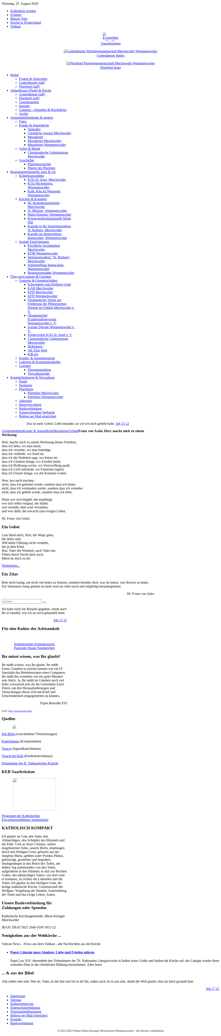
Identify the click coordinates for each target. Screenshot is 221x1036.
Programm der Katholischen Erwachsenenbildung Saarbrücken (25, 818)
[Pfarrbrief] (110, 63)
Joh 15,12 (122, 423)
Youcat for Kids (12, 756)
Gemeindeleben (12, 431)
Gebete (73, 431)
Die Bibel (9, 734)
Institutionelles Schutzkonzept (34, 644)
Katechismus (10, 741)
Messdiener (61, 431)
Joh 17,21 (212, 989)
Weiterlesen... (11, 565)
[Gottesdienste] (110, 51)
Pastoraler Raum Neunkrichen (34, 648)
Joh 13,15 (60, 620)
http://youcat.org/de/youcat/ (20, 711)
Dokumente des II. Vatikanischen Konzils (30, 763)
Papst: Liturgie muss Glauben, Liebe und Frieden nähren (52, 952)
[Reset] (44, 602)
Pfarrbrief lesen (110, 67)
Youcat (6, 748)
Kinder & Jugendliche (38, 431)
